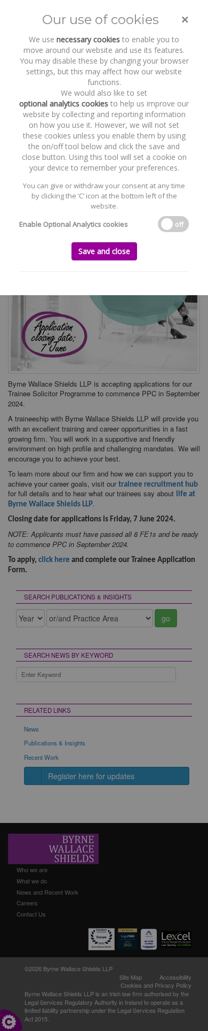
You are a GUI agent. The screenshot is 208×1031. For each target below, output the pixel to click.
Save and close (104, 251)
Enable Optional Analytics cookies (73, 224)
